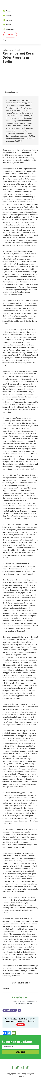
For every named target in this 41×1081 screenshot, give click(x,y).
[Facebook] (5, 1033)
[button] (20, 40)
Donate (20, 1024)
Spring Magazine (19, 997)
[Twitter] (9, 1033)
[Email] (19, 1010)
